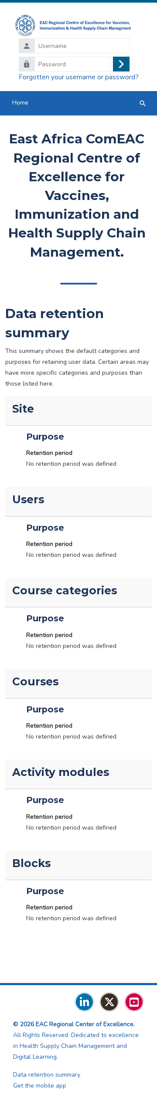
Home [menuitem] (20, 102)
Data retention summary (46, 1075)
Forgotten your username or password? (79, 76)
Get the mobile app (39, 1085)
